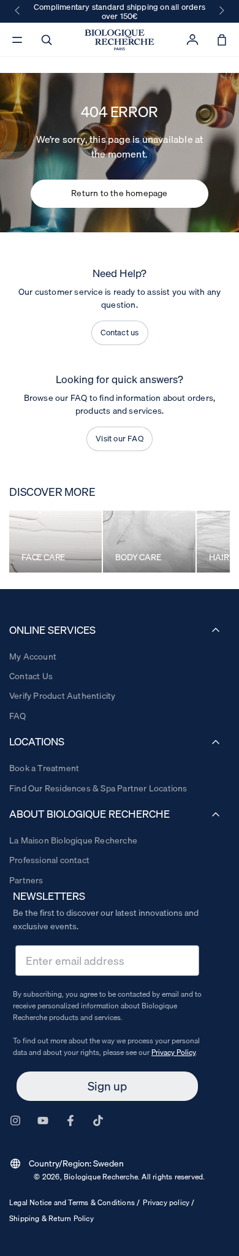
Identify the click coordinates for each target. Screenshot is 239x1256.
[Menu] (17, 39)
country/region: (66, 1163)
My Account (32, 656)
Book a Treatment (44, 768)
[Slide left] (18, 11)
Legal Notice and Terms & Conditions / (74, 1202)
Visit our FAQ (119, 438)
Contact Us (31, 676)
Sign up (107, 1086)
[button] (46, 39)
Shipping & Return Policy (51, 1218)
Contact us (120, 332)
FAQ (17, 716)
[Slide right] (220, 11)
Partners (26, 880)
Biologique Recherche (101, 1176)
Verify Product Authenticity (62, 695)
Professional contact (49, 860)
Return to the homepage (119, 193)
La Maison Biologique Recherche (73, 840)
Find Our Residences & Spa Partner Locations (98, 788)
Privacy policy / (168, 1202)
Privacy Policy (173, 1052)
